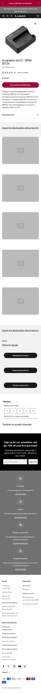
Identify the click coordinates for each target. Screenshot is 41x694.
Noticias (26, 589)
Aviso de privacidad (9, 637)
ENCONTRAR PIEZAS (20, 543)
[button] (20, 85)
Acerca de (26, 585)
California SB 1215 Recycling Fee (8, 607)
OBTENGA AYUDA (20, 517)
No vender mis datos (9, 649)
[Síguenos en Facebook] (3, 666)
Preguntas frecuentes (6, 587)
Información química (10, 603)
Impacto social (28, 593)
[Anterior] (2, 3)
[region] (20, 38)
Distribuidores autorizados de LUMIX (31, 598)
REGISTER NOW (20, 569)
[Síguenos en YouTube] (19, 666)
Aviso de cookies (8, 641)
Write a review (23, 72)
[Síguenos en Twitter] (8, 666)
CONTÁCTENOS (20, 494)
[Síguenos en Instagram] (14, 666)
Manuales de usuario (20, 355)
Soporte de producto (20, 370)
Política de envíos (8, 633)
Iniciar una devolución (6, 597)
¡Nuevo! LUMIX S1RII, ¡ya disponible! (20, 3)
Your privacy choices (30, 604)
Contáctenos (7, 592)
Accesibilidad (7, 653)
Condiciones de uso (9, 645)
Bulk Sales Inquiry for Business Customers (10, 614)
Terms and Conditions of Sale (9, 658)
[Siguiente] (38, 3)
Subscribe (33, 462)
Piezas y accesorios (20, 385)
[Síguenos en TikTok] (25, 666)
